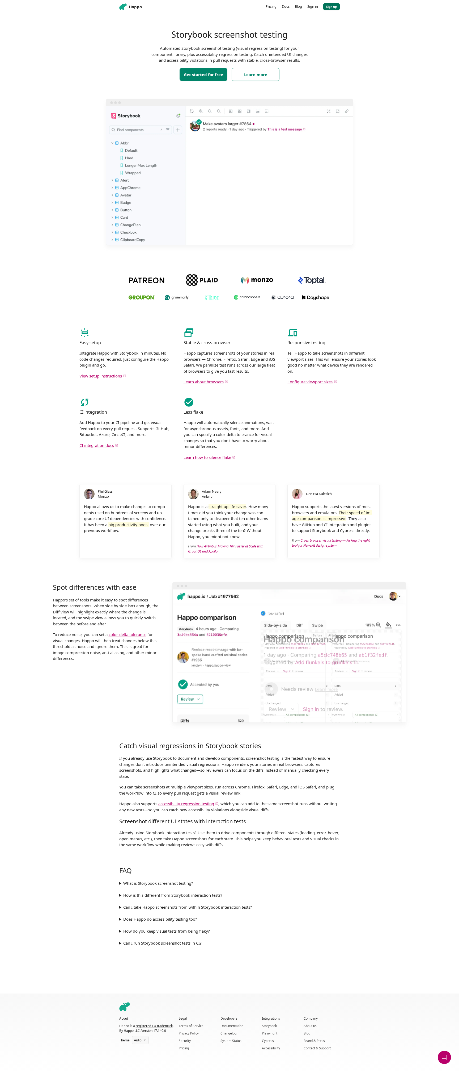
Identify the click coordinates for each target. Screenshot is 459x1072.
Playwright (269, 1033)
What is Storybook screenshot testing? (158, 883)
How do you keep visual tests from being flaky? (166, 931)
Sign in (312, 6)
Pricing (184, 1048)
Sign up (331, 7)
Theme (124, 1040)
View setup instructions (100, 376)
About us (310, 1026)
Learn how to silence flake (207, 457)
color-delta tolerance (127, 634)
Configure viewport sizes (310, 381)
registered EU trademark (154, 1026)
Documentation (231, 1026)
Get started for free (203, 74)
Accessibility (271, 1048)
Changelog (228, 1033)
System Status (230, 1040)
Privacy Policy (189, 1033)
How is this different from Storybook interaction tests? (172, 895)
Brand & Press (314, 1040)
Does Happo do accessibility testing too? (160, 919)
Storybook (269, 1026)
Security (185, 1040)
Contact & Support (317, 1048)
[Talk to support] (444, 1057)
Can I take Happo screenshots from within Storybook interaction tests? (187, 907)
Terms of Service (191, 1026)
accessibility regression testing (186, 803)
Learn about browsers (204, 381)
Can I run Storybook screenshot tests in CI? (162, 943)
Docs (286, 6)
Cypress (268, 1040)
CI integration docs (96, 445)
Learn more (255, 74)
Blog (307, 1033)
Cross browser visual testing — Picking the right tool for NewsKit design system (331, 543)
